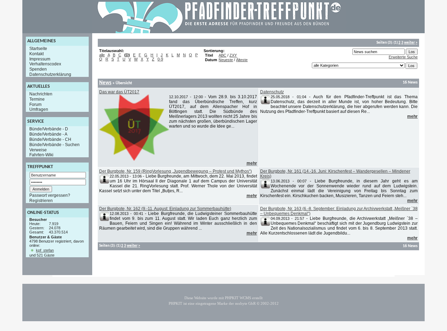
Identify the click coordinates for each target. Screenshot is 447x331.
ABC (222, 55)
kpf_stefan (45, 250)
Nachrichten (40, 94)
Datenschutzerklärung (50, 74)
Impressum (39, 58)
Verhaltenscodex (45, 64)
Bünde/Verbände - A (48, 134)
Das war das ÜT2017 (119, 91)
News (105, 83)
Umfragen (38, 109)
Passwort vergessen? (49, 195)
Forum (35, 104)
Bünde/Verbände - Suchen (54, 144)
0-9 (160, 59)
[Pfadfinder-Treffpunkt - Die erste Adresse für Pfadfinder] (219, 31)
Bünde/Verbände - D (48, 129)
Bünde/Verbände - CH (50, 139)
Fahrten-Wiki (41, 154)
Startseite (38, 48)
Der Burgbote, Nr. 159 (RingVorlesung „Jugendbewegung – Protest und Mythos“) (175, 171)
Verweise (38, 149)
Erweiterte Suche (403, 57)
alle (102, 55)
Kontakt (36, 53)
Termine (37, 99)
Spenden (38, 69)
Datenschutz (272, 91)
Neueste (226, 60)
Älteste (242, 60)
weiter (409, 43)
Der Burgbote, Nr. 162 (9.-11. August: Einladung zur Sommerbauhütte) (165, 208)
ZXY (233, 55)
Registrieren (41, 200)
